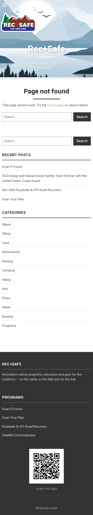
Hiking (6, 280)
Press (6, 298)
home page (55, 105)
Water (6, 307)
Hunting (7, 261)
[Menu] (5, 5)
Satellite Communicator (19, 435)
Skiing (6, 233)
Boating (7, 317)
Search (82, 117)
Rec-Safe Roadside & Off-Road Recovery (31, 190)
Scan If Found (12, 167)
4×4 (4, 289)
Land (5, 243)
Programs (9, 326)
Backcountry (11, 252)
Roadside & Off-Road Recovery (24, 426)
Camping (8, 270)
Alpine (6, 224)
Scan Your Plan (13, 199)
